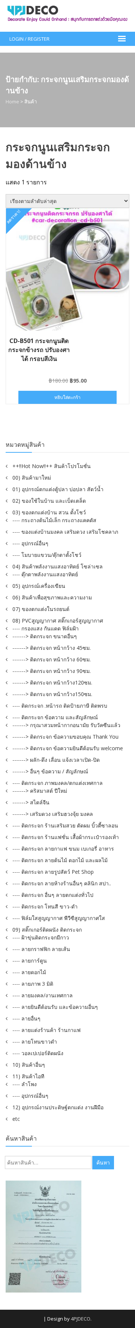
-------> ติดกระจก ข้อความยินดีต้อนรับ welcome (67, 748)
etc (16, 1118)
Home (12, 101)
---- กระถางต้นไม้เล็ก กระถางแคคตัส (54, 520)
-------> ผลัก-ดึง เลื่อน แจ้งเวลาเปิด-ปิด (56, 759)
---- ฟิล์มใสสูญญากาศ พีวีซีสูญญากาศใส (58, 918)
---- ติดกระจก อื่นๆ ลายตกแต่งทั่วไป (52, 894)
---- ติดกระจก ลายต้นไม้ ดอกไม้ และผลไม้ (60, 860)
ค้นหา (103, 1162)
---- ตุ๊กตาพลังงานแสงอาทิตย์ (45, 574)
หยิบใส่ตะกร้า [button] (67, 397)
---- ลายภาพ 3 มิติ (32, 983)
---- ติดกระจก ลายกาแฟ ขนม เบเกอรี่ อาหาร (63, 848)
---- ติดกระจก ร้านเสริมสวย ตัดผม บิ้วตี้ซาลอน (65, 825)
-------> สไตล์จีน (31, 802)
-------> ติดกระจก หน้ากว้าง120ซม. (52, 682)
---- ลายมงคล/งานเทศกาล (42, 995)
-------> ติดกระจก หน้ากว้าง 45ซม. (51, 647)
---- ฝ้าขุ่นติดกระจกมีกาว (40, 937)
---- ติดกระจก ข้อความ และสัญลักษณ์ (55, 717)
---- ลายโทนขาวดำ (34, 1041)
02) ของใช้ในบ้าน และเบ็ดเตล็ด (49, 500)
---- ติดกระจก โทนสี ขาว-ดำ (45, 906)
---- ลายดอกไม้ (29, 972)
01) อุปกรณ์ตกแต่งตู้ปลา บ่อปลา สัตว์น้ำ (58, 489)
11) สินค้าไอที (28, 1076)
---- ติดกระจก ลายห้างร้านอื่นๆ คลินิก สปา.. (61, 883)
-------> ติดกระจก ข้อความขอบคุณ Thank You (65, 736)
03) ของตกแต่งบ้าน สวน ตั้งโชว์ (49, 512)
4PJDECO (80, 1318)
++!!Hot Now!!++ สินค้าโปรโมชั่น (51, 466)
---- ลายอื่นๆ (26, 1018)
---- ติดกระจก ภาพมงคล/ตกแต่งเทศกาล (57, 782)
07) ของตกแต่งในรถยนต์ (40, 608)
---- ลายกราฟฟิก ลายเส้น (41, 949)
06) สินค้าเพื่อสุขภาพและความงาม (52, 597)
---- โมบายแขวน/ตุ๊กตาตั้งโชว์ (46, 554)
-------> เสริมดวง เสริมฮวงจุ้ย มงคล (52, 813)
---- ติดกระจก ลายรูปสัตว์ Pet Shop (53, 871)
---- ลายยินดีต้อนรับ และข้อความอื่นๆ (55, 1006)
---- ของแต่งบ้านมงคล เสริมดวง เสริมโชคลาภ (65, 531)
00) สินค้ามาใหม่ (31, 477)
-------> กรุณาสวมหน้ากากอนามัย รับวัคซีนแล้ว (66, 725)
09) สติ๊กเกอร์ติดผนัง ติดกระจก (47, 929)
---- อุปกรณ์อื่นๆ (30, 543)
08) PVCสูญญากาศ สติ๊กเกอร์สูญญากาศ (57, 620)
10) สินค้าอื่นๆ (28, 1064)
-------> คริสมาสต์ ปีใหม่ (39, 790)
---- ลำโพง (24, 1084)
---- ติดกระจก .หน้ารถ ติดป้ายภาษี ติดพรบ (59, 705)
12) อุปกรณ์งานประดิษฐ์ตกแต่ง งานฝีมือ (58, 1107)
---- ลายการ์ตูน (29, 960)
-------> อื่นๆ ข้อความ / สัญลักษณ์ (50, 771)
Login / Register (29, 38)
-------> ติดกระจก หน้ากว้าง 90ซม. (51, 670)
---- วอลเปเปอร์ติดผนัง (37, 1053)
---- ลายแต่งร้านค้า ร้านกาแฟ (46, 1030)
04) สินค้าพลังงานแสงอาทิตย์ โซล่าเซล (57, 566)
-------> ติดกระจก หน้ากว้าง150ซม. (52, 694)
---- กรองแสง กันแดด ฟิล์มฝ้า (45, 628)
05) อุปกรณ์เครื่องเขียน (38, 585)
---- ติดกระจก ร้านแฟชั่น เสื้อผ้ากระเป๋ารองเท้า (65, 837)
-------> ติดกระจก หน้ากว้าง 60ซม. (51, 659)
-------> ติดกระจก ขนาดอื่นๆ (44, 636)
